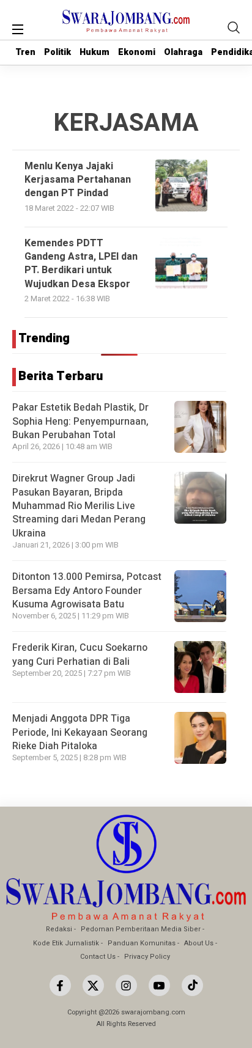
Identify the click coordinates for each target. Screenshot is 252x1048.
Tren (25, 52)
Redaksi (59, 929)
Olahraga (183, 52)
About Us (198, 943)
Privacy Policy (147, 956)
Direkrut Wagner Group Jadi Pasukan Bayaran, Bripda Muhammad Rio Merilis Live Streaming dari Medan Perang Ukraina (79, 506)
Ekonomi (136, 52)
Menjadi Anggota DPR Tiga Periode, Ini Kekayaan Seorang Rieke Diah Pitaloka (79, 732)
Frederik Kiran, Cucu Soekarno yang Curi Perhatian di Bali (79, 654)
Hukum (94, 52)
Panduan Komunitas (142, 943)
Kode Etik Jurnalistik (66, 943)
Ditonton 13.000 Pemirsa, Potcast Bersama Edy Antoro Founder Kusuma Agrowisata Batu (86, 591)
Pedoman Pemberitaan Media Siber (141, 929)
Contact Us (98, 956)
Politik (57, 52)
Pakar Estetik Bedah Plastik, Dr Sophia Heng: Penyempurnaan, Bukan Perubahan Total (80, 421)
